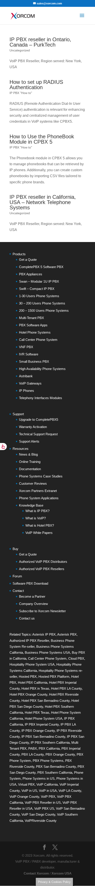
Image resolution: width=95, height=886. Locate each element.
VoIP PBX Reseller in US (43, 802)
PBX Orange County (60, 754)
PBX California (49, 748)
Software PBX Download (30, 583)
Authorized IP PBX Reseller (29, 640)
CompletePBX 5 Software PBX (41, 267)
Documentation (30, 469)
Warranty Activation (33, 427)
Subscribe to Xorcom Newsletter (42, 611)
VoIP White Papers (39, 533)
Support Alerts (29, 441)
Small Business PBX (34, 361)
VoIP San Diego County (38, 814)
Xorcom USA (61, 873)
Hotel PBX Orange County (28, 694)
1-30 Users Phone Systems (39, 296)
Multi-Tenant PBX (31, 318)
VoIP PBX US (44, 808)
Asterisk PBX (67, 634)
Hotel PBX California (32, 682)
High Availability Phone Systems (42, 369)
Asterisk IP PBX (44, 634)
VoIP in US (29, 790)
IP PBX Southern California (50, 742)
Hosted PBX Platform (53, 676)
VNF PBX (26, 347)
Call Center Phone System (38, 340)
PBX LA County (32, 754)
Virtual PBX (26, 784)
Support (18, 414)
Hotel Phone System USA (43, 718)
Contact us (27, 618)
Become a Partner (32, 596)
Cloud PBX (76, 658)
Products (19, 254)
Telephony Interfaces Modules (40, 398)
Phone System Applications (39, 498)
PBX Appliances (30, 274)
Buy (15, 549)
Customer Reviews (33, 483)
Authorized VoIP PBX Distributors (43, 561)
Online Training (29, 462)
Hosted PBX (28, 676)
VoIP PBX (48, 796)
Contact (18, 591)
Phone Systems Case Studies (41, 476)
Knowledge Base (31, 505)
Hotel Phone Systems (35, 332)
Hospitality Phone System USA (32, 664)
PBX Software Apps (33, 325)
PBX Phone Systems (48, 760)
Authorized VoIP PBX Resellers (41, 569)
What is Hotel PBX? (39, 525)
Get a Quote (28, 259)
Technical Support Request (38, 434)
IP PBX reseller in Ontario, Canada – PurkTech (40, 42)
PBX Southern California (54, 772)
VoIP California (47, 784)
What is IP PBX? (37, 511)
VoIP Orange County (24, 796)
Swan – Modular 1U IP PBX (39, 281)
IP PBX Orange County (38, 730)
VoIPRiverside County (41, 820)
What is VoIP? (35, 518)
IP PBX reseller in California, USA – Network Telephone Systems (43, 202)
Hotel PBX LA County (66, 688)
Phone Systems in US (39, 778)
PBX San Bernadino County (56, 766)
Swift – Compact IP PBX (36, 289)
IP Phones (26, 390)
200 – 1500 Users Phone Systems (44, 310)
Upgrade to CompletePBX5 (38, 419)
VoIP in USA (48, 790)
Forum (17, 576)
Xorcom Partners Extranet (38, 491)
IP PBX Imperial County (42, 724)
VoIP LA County (70, 790)
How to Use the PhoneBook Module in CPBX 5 (42, 139)
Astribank (26, 376)
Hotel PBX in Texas (35, 688)
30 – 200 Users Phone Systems (42, 303)
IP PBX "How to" (21, 93)
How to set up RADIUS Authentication (36, 84)
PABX (32, 748)
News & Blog (28, 454)
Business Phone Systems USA (47, 652)
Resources (20, 449)
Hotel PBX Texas (37, 712)
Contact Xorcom (36, 873)
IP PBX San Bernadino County (43, 736)
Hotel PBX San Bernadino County (45, 700)
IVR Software (28, 354)
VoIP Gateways (30, 383)
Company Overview (33, 604)
